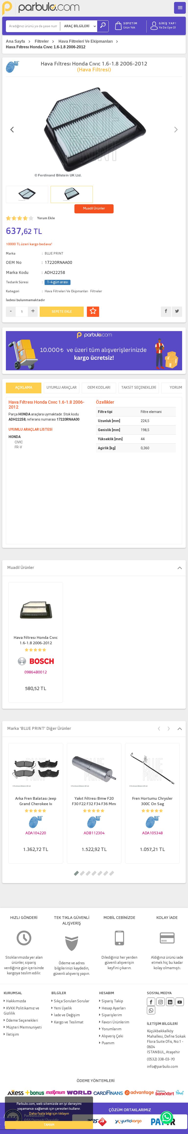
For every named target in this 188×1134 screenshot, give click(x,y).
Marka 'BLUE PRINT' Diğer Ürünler (39, 729)
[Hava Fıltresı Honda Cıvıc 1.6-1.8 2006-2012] (94, 132)
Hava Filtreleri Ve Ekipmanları (86, 41)
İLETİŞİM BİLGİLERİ (162, 1024)
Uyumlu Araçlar (62, 388)
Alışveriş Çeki (112, 1036)
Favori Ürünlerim (115, 1022)
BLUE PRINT (54, 253)
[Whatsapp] (151, 1010)
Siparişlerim (112, 1015)
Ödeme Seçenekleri (22, 1021)
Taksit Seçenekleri (138, 388)
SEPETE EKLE (62, 311)
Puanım (108, 1043)
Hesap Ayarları (114, 1008)
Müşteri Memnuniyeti (24, 1028)
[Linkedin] (170, 1002)
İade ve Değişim (67, 1015)
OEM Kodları (98, 388)
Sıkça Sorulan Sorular (71, 1001)
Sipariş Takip (112, 1001)
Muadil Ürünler (94, 208)
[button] (76, 873)
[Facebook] (151, 1002)
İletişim (12, 1035)
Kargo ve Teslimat (68, 1022)
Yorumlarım (111, 1029)
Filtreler (42, 41)
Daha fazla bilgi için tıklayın (49, 1113)
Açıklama (23, 388)
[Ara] (102, 26)
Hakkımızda (16, 1001)
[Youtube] (180, 1002)
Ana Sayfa (15, 41)
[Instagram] (160, 1002)
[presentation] (12, 130)
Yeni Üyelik (63, 1008)
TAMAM (49, 1125)
